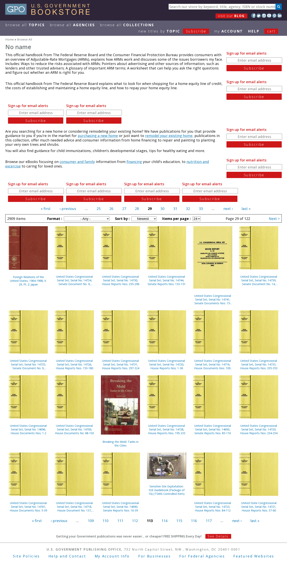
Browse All (25, 25)
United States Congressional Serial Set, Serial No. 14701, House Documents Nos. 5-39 (28, 506)
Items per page (176, 218)
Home (9, 39)
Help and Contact (67, 556)
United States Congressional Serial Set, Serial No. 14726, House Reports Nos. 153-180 (74, 364)
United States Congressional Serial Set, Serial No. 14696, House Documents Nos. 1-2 (28, 429)
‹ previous (68, 208)
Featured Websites (253, 556)
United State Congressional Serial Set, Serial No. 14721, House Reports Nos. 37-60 (258, 506)
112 (135, 520)
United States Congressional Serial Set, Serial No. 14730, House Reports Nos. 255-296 (120, 280)
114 (164, 520)
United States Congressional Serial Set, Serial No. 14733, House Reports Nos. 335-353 (258, 364)
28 (137, 208)
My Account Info (112, 556)
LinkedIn (279, 15)
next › (228, 208)
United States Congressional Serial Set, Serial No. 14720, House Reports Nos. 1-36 (166, 364)
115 (179, 520)
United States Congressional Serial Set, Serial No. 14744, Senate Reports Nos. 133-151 (166, 280)
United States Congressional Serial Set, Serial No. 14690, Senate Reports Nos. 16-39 (120, 506)
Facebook (253, 15)
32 (188, 208)
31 (175, 208)
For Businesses (154, 556)
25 (99, 208)
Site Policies (26, 556)
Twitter (259, 15)
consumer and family (77, 161)
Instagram (264, 15)
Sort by (122, 218)
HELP (253, 31)
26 (111, 208)
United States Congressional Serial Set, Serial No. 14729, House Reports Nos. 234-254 (258, 429)
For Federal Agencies (202, 556)
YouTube (269, 15)
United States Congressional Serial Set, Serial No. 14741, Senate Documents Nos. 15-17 (212, 299)
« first (46, 208)
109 (91, 520)
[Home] (49, 13)
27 (124, 208)
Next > (274, 218)
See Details (218, 536)
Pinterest (274, 15)
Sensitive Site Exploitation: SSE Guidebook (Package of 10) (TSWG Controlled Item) (166, 490)
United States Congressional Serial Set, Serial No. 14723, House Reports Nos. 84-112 (212, 506)
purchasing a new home (98, 135)
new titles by (172, 31)
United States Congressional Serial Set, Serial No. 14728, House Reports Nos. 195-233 (166, 429)
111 (120, 520)
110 (105, 520)
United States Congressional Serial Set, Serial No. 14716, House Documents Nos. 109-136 (212, 364)
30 (162, 208)
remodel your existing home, (169, 135)
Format (54, 218)
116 (194, 520)
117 (209, 520)
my (228, 31)
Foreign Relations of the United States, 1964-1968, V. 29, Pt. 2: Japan (28, 280)
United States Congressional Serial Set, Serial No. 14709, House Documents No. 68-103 (74, 429)
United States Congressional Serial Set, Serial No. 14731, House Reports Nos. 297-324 (120, 364)
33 (201, 208)
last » (246, 208)
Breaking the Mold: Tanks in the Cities (120, 443)
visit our (231, 16)
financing (134, 161)
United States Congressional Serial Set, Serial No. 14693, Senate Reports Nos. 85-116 (212, 429)
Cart (271, 31)
